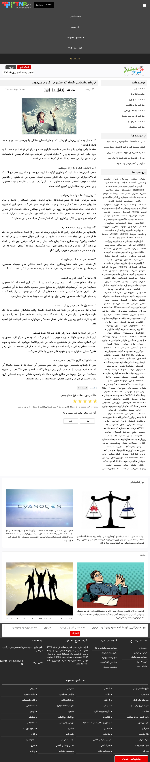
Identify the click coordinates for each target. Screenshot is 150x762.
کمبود (109, 381)
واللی (131, 381)
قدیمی (106, 212)
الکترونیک (120, 450)
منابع (134, 432)
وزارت (124, 326)
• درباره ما (143, 648)
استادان (106, 285)
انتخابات (139, 333)
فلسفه (138, 238)
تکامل (106, 421)
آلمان (114, 285)
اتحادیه (142, 417)
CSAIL (141, 428)
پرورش (142, 439)
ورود (10, 67)
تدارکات (134, 454)
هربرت (141, 450)
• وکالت (33, 751)
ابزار (123, 263)
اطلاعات (132, 197)
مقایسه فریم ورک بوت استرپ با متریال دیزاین (123, 152)
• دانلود (145, 711)
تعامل (107, 274)
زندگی (109, 436)
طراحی (139, 186)
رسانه (113, 311)
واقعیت (132, 274)
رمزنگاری (133, 300)
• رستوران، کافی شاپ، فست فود (97, 722)
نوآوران (142, 311)
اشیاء (107, 362)
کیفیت (119, 201)
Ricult (130, 238)
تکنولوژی (133, 326)
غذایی (115, 227)
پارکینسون (139, 392)
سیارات (140, 425)
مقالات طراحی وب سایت (133, 116)
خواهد (120, 351)
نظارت (108, 263)
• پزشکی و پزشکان (66, 717)
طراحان (125, 439)
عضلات (142, 267)
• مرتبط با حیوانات (141, 745)
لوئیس (128, 392)
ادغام (143, 212)
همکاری (127, 260)
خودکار (142, 278)
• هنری (34, 745)
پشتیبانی (134, 318)
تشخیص (141, 296)
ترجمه (115, 256)
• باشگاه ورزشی (67, 700)
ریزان (104, 454)
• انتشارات (107, 717)
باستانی (142, 182)
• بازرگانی (108, 700)
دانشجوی (140, 373)
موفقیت (132, 428)
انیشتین (114, 340)
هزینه (133, 465)
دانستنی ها (75, 59)
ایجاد (142, 326)
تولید (123, 227)
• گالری (34, 734)
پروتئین (126, 208)
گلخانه (115, 428)
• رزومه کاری (141, 661)
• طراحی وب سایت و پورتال (105, 648)
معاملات (111, 186)
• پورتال (33, 688)
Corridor (114, 234)
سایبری (108, 282)
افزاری (142, 443)
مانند (142, 458)
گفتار (123, 362)
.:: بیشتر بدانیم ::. (75, 681)
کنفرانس (113, 271)
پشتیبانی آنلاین (131, 759)
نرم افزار (114, 318)
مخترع (107, 392)
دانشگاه (116, 399)
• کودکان (70, 734)
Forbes (135, 212)
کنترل (127, 249)
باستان (141, 315)
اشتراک (75, 633)
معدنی (125, 329)
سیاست (110, 447)
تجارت (142, 216)
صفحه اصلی (75, 16)
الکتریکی (139, 223)
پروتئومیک (112, 366)
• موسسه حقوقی (66, 751)
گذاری (134, 285)
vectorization (139, 403)
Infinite (124, 234)
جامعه (133, 205)
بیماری (115, 300)
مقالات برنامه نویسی (134, 110)
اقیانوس (132, 227)
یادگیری (132, 256)
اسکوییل (131, 450)
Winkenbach (131, 458)
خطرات (117, 208)
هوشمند (133, 278)
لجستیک (109, 450)
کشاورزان (120, 238)
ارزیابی (116, 263)
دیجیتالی (128, 241)
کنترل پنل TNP (75, 48)
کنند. (104, 271)
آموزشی (131, 245)
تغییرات (106, 227)
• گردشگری (144, 739)
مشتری (131, 340)
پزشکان (116, 197)
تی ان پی (75, 27)
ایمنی (107, 300)
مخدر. (141, 197)
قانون (123, 421)
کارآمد (124, 182)
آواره (133, 344)
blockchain (138, 190)
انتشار (123, 428)
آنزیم (143, 307)
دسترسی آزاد (112, 425)
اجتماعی (110, 238)
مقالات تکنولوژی (136, 99)
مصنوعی (106, 403)
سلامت (109, 190)
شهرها (141, 432)
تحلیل (135, 193)
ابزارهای (139, 241)
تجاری (105, 406)
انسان (141, 406)
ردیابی (135, 208)
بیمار (124, 197)
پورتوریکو (115, 443)
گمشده (132, 182)
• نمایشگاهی (106, 745)
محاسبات (121, 245)
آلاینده (123, 373)
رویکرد (135, 249)
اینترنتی (133, 282)
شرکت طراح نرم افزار (76, 641)
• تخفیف (33, 717)
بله (87, 421)
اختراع (130, 263)
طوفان (105, 443)
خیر (70, 421)
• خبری (71, 711)
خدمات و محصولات (75, 37)
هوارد (142, 399)
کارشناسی (110, 384)
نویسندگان (127, 333)
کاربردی (141, 256)
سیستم (124, 205)
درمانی (131, 370)
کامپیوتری (138, 260)
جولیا (117, 190)
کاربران (131, 186)
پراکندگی (120, 230)
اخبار (133, 296)
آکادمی (138, 201)
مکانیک (107, 293)
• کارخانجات (144, 734)
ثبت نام (24, 67)
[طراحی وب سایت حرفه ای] (16, 5)
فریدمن (116, 304)
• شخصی (108, 688)
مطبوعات (122, 311)
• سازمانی (107, 734)
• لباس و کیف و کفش (102, 739)
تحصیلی (131, 425)
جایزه (129, 289)
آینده (130, 223)
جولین (108, 432)
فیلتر (115, 373)
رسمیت (125, 377)
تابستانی (140, 414)
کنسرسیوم (119, 436)
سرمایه (142, 285)
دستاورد (141, 421)
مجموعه (116, 212)
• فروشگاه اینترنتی (109, 653)
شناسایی (122, 278)
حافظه (141, 252)
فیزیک (137, 289)
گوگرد (117, 329)
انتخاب (117, 315)
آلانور (140, 329)
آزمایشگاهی (129, 447)
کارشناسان (124, 271)
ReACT (117, 344)
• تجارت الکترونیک (109, 657)
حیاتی (126, 465)
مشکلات (132, 406)
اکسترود (121, 219)
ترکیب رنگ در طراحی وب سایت (130, 163)
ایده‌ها (134, 439)
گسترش (124, 252)
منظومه (110, 230)
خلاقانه (106, 307)
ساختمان (107, 348)
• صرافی (145, 728)
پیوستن (122, 186)
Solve (125, 315)
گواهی (134, 348)
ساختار (107, 304)
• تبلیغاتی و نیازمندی (139, 705)
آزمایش (122, 406)
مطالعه (133, 179)
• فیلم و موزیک (30, 728)
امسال (108, 344)
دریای (115, 179)
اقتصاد (139, 322)
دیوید (131, 322)
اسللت (123, 300)
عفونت (125, 304)
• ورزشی (145, 751)
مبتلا (104, 388)
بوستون (133, 311)
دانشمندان (107, 439)
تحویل (125, 454)
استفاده (140, 219)
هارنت (108, 377)
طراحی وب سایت (129, 216)
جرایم (142, 282)
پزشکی (107, 395)
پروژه (109, 241)
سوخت (126, 432)
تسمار (123, 322)
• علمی (71, 728)
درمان (105, 193)
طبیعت (115, 370)
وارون (108, 322)
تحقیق (131, 421)
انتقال (143, 208)
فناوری (107, 179)
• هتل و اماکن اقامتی (64, 745)
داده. (116, 348)
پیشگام (106, 337)
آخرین (143, 454)
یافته (141, 465)
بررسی (141, 274)
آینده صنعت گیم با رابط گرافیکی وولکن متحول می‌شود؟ (123, 147)
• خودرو (33, 711)
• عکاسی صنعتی (110, 667)
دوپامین (121, 388)
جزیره (118, 447)
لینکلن (131, 362)
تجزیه (143, 193)
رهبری (125, 282)
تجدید (131, 219)
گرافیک (125, 399)
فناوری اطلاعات (137, 94)
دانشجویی (140, 293)
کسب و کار (82, 388)
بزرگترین (139, 351)
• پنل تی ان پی (140, 652)
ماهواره (107, 205)
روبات (116, 296)
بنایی (106, 359)
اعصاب (116, 377)
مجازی (123, 274)
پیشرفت (109, 326)
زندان (129, 436)
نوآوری (109, 260)
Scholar (140, 381)
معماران (133, 443)
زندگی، (110, 201)
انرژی (117, 326)
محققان (115, 216)
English (39, 5)
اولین (122, 340)
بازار (127, 285)
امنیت (117, 282)
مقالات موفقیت (137, 127)
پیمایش (124, 179)
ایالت (107, 428)
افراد (114, 278)
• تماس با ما (142, 666)
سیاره (140, 344)
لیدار (139, 447)
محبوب (117, 465)
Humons (123, 267)
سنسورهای (132, 388)
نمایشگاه (117, 293)
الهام (123, 370)
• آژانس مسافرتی (66, 694)
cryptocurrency (111, 182)
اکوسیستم (130, 461)
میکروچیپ (110, 245)
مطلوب (105, 318)
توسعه (142, 205)
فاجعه (121, 359)
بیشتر (107, 256)
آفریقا (134, 271)
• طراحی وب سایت (139, 657)
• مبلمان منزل (143, 722)
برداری (105, 340)
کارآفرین (108, 315)
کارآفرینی (139, 263)
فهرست (126, 212)
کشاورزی (122, 410)
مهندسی (128, 201)
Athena (141, 245)
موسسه (116, 395)
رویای (115, 322)
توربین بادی (117, 458)
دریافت (124, 318)
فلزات (116, 252)
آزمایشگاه (126, 190)
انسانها (107, 296)
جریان (133, 315)
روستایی (118, 241)
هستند (117, 333)
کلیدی (134, 377)
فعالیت (107, 373)
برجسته (106, 417)
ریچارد (133, 234)
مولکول (140, 355)
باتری (133, 252)
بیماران (111, 388)
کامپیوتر (125, 348)
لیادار (124, 443)
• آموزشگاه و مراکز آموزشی (137, 717)
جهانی (138, 230)
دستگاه (107, 249)
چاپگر (107, 216)
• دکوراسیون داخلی (103, 711)
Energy (108, 461)
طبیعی (134, 304)
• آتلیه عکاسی (30, 694)
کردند (143, 318)
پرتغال (118, 260)
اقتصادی (106, 197)
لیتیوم (115, 355)
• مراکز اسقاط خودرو (65, 705)
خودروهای (111, 219)
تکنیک (142, 300)
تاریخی (134, 469)
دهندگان (130, 359)
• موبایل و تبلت (105, 751)
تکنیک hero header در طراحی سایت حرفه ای (123, 141)
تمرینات (133, 267)
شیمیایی (110, 351)
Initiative (118, 461)
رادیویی (140, 340)
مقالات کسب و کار (136, 121)
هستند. (123, 337)
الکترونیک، (114, 454)
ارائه (138, 410)
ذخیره (108, 252)
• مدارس (145, 694)
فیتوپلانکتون (120, 381)
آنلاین (109, 465)
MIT (119, 469)
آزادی (122, 425)
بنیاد (121, 285)
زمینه (133, 329)
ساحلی (105, 311)
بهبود (131, 410)
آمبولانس (128, 293)
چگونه (142, 179)
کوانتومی (119, 289)
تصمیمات (125, 193)
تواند (131, 373)
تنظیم (107, 278)
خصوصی (107, 208)
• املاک (108, 694)
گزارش (109, 329)
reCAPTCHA (129, 395)
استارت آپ (121, 223)
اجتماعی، (140, 362)
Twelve (131, 384)
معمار (117, 439)
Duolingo (141, 395)
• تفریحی (107, 705)
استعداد (121, 384)
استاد (114, 417)
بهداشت (114, 193)
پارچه (110, 289)
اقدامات (142, 337)
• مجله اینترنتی (67, 739)
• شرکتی (70, 688)
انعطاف (132, 337)
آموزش (115, 274)
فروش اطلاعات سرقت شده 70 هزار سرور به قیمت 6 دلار (123, 158)
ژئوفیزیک (131, 417)
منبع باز (113, 267)
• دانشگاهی (31, 705)
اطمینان (117, 432)
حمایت (134, 399)
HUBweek (117, 307)
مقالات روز (140, 88)
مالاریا (142, 304)
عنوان (143, 388)
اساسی (114, 421)
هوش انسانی (108, 469)
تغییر (141, 377)
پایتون (143, 469)
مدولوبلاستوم (126, 366)
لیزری (116, 205)
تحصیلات (138, 436)
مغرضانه (125, 296)
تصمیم (113, 406)
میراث (126, 469)
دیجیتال (116, 403)
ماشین (123, 256)
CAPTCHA (117, 392)
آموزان (126, 344)
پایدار (142, 271)
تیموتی (108, 414)
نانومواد (129, 351)
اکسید (128, 307)
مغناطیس (117, 249)
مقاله (109, 333)
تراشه (105, 267)
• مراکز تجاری (31, 739)
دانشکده (118, 414)
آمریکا (122, 417)
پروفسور (142, 234)
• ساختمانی (32, 722)
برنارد (114, 337)
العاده (143, 249)
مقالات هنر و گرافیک (135, 105)
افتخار (113, 359)
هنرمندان (126, 403)
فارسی (49, 4)
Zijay (107, 370)
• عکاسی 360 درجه (108, 662)
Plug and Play (127, 355)
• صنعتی (108, 728)
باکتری (130, 230)
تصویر (107, 399)
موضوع (115, 362)
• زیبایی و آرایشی (66, 722)
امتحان (143, 348)
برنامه (105, 234)
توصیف (139, 366)
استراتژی (140, 370)
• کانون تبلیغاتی (29, 700)
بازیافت (140, 384)
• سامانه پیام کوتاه (140, 700)
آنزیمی (136, 307)
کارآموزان (112, 410)
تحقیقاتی (129, 414)
